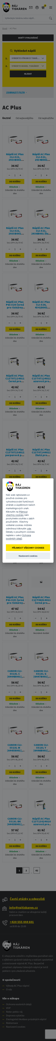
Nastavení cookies (28, 555)
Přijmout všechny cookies (28, 547)
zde (29, 528)
